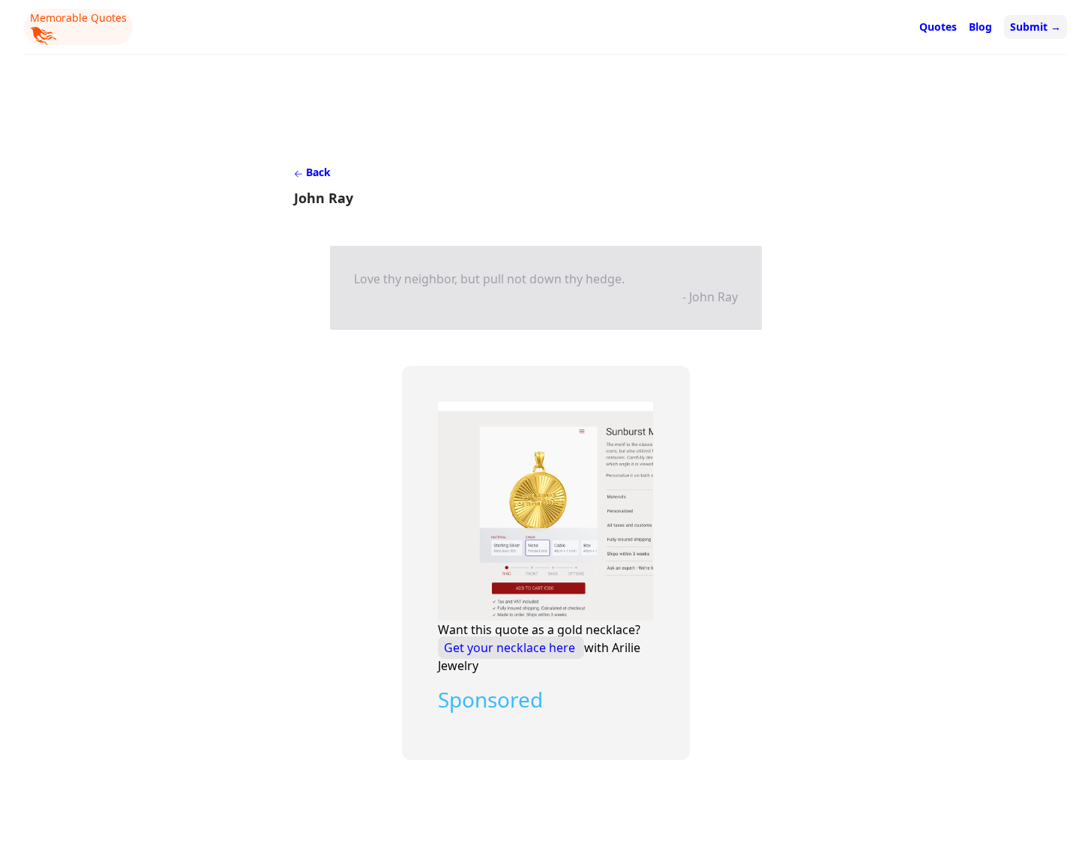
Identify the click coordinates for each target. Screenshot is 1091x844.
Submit (1035, 26)
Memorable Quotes (78, 17)
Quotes (938, 26)
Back (317, 172)
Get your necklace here (511, 647)
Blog (980, 26)
